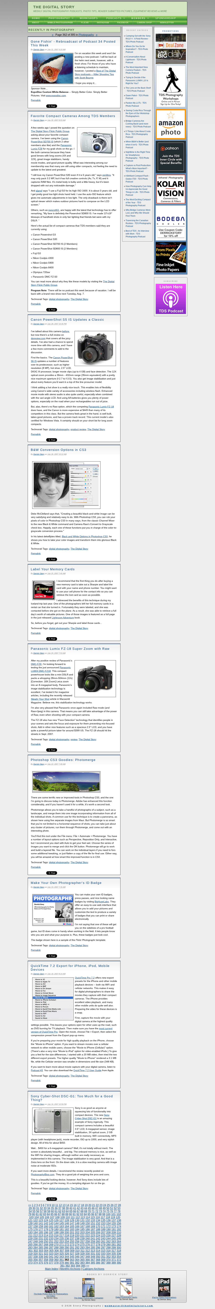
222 (87, 1235)
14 (67, 1205)
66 (74, 1211)
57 (41, 1211)
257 (82, 1241)
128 (66, 1220)
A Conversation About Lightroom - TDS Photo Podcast (135, 60)
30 (33, 1208)
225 (103, 1235)
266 (35, 1244)
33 (45, 1208)
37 (59, 1208)
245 (113, 1238)
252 (56, 1241)
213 (40, 1235)
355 (30, 1259)
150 (87, 1223)
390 (119, 1262)
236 (66, 1238)
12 (60, 1205)
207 (103, 1232)
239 (82, 1238)
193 (30, 1232)
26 (112, 1205)
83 (44, 1214)
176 (35, 1229)
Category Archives (93, 1268)
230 (35, 1238)
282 (119, 1244)
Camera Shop (144, 23)
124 (46, 1220)
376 (46, 1262)
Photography (59, 18)
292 (77, 1247)
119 (113, 1217)
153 (103, 1223)
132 (87, 1220)
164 (66, 1226)
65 (70, 1211)
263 (113, 1241)
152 (98, 1223)
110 (68, 1217)
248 (35, 1241)
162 (56, 1226)
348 (87, 1256)
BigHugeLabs (102, 901)
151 (93, 1223)
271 (61, 1244)
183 (72, 1229)
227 (113, 1235)
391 (62, 1265)
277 (93, 1244)
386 (98, 1262)
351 (103, 1256)
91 (74, 1214)
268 (46, 1244)
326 (66, 1253)
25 (108, 1205)
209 (113, 1232)
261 (103, 1241)
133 (93, 1220)
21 (93, 1205)
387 (103, 1262)
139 (30, 1223)
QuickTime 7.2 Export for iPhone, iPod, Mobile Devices (70, 967)
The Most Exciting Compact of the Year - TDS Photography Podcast (138, 202)
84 (48, 1214)
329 (82, 1253)
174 (119, 1226)
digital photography (59, 299)
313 (93, 1250)
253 (61, 1241)
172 (108, 1226)
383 (82, 1262)
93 (81, 1214)
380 (66, 1262)
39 (67, 1208)
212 (35, 1235)
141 (40, 1223)
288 (56, 1247)
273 (72, 1244)
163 (61, 1226)
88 (63, 1214)
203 (82, 1232)
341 (51, 1256)
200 (66, 1232)
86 (55, 1214)
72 (96, 1211)
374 (35, 1262)
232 (46, 1238)
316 (108, 1250)
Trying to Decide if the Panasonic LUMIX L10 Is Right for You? (137, 80)
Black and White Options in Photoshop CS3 (85, 536)
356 (35, 1259)
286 (46, 1247)
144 (56, 1223)
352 (108, 1256)
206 (98, 1232)
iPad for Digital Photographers (164, 1297)
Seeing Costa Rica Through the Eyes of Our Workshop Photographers (138, 113)
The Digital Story (54, 7)
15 (71, 1205)
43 (81, 1208)
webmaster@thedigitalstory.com (129, 1306)
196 (46, 1232)
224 (98, 1235)
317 (113, 1250)
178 (46, 1229)
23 (100, 1205)
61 (56, 1211)
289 (61, 1247)
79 (29, 1214)
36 (56, 1208)
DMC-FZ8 (36, 664)
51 (111, 1208)
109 (62, 1217)
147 (72, 1223)
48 (100, 1208)
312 (87, 1250)
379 (61, 1262)
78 (118, 1211)
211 (30, 1235)
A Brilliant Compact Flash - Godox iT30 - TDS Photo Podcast (137, 179)
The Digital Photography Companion (88, 1298)
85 (52, 1214)
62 (59, 1211)
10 (53, 1205)
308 (67, 1250)
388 (108, 1262)
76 (111, 1211)
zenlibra (106, 175)
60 (52, 1211)
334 (108, 1253)
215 (51, 1235)
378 (56, 1262)
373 (30, 1262)
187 (93, 1229)
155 (113, 1223)
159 (40, 1226)
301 (30, 1250)
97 (96, 1214)
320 (35, 1253)
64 (67, 1211)
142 (46, 1223)
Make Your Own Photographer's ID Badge (66, 882)
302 (35, 1250)
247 (30, 1241)
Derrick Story (38, 50)
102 (118, 1214)
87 (59, 1214)
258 (87, 1241)
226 (108, 1235)
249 (40, 1241)
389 (113, 1262)
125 (51, 1220)
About (35, 23)
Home (36, 18)
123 (40, 1220)
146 (66, 1223)
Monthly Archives (70, 1268)
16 (75, 1205)
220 (77, 1235)
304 (46, 1250)
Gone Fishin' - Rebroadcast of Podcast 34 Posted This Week (73, 43)
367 (93, 1259)
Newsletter (167, 23)
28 (119, 1205)
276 (87, 1244)
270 (56, 1244)
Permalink (36, 100)
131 (82, 1220)
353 (113, 1256)
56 (37, 1211)
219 (72, 1235)
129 (72, 1220)
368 (98, 1259)
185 (82, 1229)
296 (98, 1247)
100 (108, 1214)
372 (119, 1259)
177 (40, 1229)
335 (113, 1253)
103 (31, 1217)
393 (73, 1265)
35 (52, 1208)
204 (87, 1232)
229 (30, 1238)
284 (35, 1247)
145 (61, 1223)
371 (113, 1259)
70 (89, 1211)
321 (40, 1253)
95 (89, 1214)
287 (51, 1247)
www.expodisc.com (56, 95)
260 (98, 1241)
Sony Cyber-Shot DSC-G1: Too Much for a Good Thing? (72, 1098)
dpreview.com (38, 338)
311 (82, 1250)
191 (113, 1229)
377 (51, 1262)
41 (74, 1208)
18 (82, 1205)
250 (46, 1241)
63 (63, 1211)
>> (87, 1265)
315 (103, 1250)
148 (77, 1223)
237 (72, 1238)
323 (51, 1253)
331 (93, 1253)
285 (40, 1247)
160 (46, 1226)
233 (51, 1238)
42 (78, 1208)
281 (113, 1244)
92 (77, 1214)
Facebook (123, 23)
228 (119, 1235)
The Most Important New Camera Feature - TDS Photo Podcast (137, 70)
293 (82, 1247)
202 (77, 1232)
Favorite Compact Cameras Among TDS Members (73, 116)
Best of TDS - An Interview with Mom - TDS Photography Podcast (137, 234)
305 (51, 1250)
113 (82, 1217)
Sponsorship (165, 18)
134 (98, 1220)
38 (63, 1208)
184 (77, 1229)
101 (113, 1214)
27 (115, 1205)
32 (41, 1208)
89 (66, 1214)
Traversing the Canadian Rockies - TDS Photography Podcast (138, 223)
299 (113, 1247)
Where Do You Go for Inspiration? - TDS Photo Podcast (137, 49)
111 (73, 1217)
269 (51, 1244)
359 (51, 1259)
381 (72, 1262)
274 (77, 1244)
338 (35, 1256)
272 (66, 1244)
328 (77, 1253)
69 (85, 1211)
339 (40, 1256)
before (65, 331)
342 (56, 1256)
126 (56, 1220)
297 (103, 1247)
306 (56, 1250)
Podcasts (114, 18)
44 (85, 1208)
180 (56, 1229)
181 (61, 1229)
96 (92, 1214)
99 (103, 1214)
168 (87, 1226)
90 (70, 1214)
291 (72, 1247)
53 (118, 1208)
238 (77, 1238)
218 (66, 1235)
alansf (39, 190)
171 (103, 1226)
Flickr (85, 23)
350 (98, 1256)
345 (72, 1256)
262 (108, 1241)
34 (48, 1208)
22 (97, 1205)
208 (108, 1232)
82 (40, 1214)
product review (78, 429)
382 (77, 1262)
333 (103, 1253)
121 (30, 1220)
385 (93, 1262)
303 (41, 1250)
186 (87, 1229)
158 (35, 1226)
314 (98, 1250)
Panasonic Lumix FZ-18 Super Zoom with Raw (70, 648)
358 (46, 1259)
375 (40, 1262)
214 (46, 1235)
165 (72, 1226)
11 (56, 1205)
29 (30, 1208)
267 (40, 1244)
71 (93, 1211)
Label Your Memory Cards (53, 569)
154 (108, 1223)
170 (98, 1226)
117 (103, 1217)
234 (56, 1238)
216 (56, 1235)
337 (30, 1256)
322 (46, 1253)
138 (119, 1220)
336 (119, 1253)
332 (98, 1253)
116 (98, 1217)
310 (77, 1250)
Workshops (89, 18)
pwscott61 (53, 210)
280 (108, 1244)
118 (108, 1217)
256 (77, 1241)
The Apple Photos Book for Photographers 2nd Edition (51, 1295)
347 (82, 1256)
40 (70, 1208)
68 (81, 1211)
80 (33, 1214)
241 (93, 1238)
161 (51, 1226)
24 (104, 1205)
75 (107, 1211)
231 (40, 1238)
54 (30, 1211)
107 (52, 1217)
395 (83, 1265)
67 (78, 1211)
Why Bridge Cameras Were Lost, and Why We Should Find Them (138, 213)
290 (66, 1247)
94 (85, 1214)
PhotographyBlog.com (42, 1174)
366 (87, 1259)
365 (82, 1259)
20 (89, 1205)
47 (96, 1208)
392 (67, 1265)
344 (66, 1256)
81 (37, 1214)
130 (77, 1220)
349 (93, 1256)
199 (61, 1232)
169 (93, 1226)
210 (119, 1232)
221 (82, 1235)
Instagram (103, 23)
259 (93, 1241)
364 (77, 1259)
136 (108, 1220)
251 (51, 1241)
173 (113, 1226)
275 (82, 1244)
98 (100, 1214)
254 (66, 1241)
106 (47, 1217)
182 (66, 1229)
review (74, 739)
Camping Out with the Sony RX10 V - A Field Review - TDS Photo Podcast (138, 39)
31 (37, 1208)
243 (103, 1238)
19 (86, 1205)
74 (104, 1211)
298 (108, 1247)
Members (138, 18)
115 (93, 1217)
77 (115, 1211)
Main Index (51, 1268)
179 (51, 1229)
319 (30, 1253)
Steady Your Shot (40, 699)
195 (40, 1232)
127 (61, 1220)
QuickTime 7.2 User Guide (87, 1070)
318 (119, 1250)
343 (61, 1256)
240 (87, 1238)
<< (29, 1205)
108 (57, 1217)
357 (40, 1259)
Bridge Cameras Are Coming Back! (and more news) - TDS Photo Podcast (138, 124)
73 (100, 1211)
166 (77, 1226)
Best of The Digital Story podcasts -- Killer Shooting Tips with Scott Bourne (95, 74)
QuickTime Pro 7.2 (85, 977)
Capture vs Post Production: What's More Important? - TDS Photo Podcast (138, 168)
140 (35, 1223)
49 (104, 1208)
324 (56, 1253)
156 (119, 1223)
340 (46, 1256)
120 (118, 1217)
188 (98, 1229)
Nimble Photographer (60, 23)
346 (77, 1256)
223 (93, 1235)
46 (93, 1208)
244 (108, 1238)
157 (30, 1226)
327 (72, 1253)
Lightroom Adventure (63, 617)
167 (82, 1226)
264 (119, 1241)
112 (77, 1217)
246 (119, 1238)
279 (103, 1244)
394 (78, 1265)
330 (87, 1253)
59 (48, 1211)
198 (56, 1232)
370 (108, 1259)
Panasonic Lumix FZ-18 (101, 406)
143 (51, 1223)
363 (72, 1259)
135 (103, 1220)
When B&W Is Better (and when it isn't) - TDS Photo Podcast (137, 145)
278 (98, 1244)
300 (119, 1247)
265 (30, 1244)
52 (115, 1208)
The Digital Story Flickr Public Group (50, 131)
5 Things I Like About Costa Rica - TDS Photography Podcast (138, 134)
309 (72, 1250)
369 (103, 1259)
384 (87, 1262)
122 (35, 1220)
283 (30, 1247)
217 (61, 1235)
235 (61, 1238)
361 (61, 1259)
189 (103, 1229)
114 (87, 1217)
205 (93, 1232)
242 (98, 1238)
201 (72, 1232)
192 (119, 1229)
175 (30, 1229)
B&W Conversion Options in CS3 (59, 450)
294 (87, 1247)
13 (64, 1205)
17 (78, 1205)
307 (61, 1250)
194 (35, 1232)
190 (108, 1229)
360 (56, 1259)
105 (41, 1217)
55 (33, 1211)
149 (82, 1223)
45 (89, 1208)
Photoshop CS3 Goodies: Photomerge (63, 759)
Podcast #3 (37, 1070)
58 (45, 1211)
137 (113, 1220)
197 (51, 1232)
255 (72, 1241)
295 (93, 1247)
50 (107, 1208)
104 (36, 1217)
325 (61, 1253)
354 (119, 1256)
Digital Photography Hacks (126, 1297)
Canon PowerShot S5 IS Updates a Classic (67, 319)
